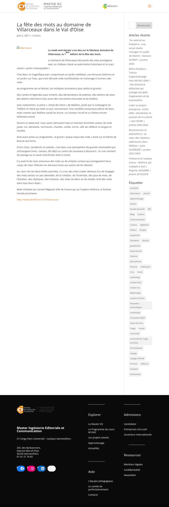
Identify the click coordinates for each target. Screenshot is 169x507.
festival (145, 240)
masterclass (135, 282)
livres (139, 272)
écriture (133, 363)
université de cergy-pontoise (139, 340)
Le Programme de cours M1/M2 (101, 431)
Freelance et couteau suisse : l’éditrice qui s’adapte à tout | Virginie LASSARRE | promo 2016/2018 (140, 166)
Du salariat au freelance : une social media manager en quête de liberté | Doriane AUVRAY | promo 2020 (140, 52)
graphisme (135, 245)
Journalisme (135, 261)
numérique (135, 312)
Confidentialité (132, 469)
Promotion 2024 (137, 317)
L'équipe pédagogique (100, 481)
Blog (132, 214)
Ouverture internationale (138, 434)
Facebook (134, 240)
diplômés (144, 224)
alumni (146, 193)
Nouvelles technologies (136, 305)
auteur (133, 203)
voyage (133, 353)
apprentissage (136, 198)
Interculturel (135, 251)
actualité (134, 188)
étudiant (134, 369)
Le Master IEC (95, 424)
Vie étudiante (136, 348)
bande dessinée (137, 209)
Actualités (93, 448)
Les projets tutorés (98, 437)
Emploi (143, 230)
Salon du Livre (136, 323)
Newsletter (130, 475)
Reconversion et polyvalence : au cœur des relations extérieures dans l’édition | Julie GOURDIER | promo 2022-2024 (140, 141)
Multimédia (135, 293)
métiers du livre (137, 298)
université (134, 333)
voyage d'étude (137, 358)
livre (132, 272)
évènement (135, 374)
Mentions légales (133, 464)
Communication (137, 219)
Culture (36, 35)
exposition (135, 235)
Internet (133, 256)
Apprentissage (96, 443)
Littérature (145, 266)
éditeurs (144, 363)
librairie (133, 266)
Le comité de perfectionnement (98, 488)
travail (142, 328)
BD (149, 209)
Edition (133, 230)
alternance (135, 193)
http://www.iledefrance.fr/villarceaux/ (37, 199)
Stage (132, 328)
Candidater (130, 424)
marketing (135, 277)
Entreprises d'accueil (135, 429)
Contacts (93, 494)
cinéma (141, 214)
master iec (135, 287)
